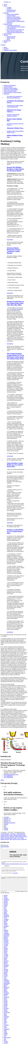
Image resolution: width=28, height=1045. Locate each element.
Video (5, 42)
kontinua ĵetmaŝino (16, 309)
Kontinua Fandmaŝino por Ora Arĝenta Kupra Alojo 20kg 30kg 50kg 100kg (15, 303)
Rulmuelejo (10, 22)
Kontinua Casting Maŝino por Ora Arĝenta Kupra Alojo (15, 531)
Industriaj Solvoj (8, 24)
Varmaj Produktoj (5, 833)
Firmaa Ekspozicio (11, 10)
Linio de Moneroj (11, 28)
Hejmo (5, 4)
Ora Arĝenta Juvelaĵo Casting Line (15, 29)
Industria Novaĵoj (11, 36)
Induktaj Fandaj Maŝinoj (13, 14)
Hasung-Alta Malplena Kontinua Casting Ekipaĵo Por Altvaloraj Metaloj (15, 168)
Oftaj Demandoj (8, 33)
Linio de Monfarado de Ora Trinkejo (16, 26)
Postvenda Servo (11, 11)
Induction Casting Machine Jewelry (18, 836)
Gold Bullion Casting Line (13, 25)
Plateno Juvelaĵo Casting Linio (14, 31)
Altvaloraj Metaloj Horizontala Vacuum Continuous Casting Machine (13, 250)
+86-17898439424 (8, 776)
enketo (8, 239)
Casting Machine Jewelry (7, 835)
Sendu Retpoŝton (5, 846)
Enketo (2, 780)
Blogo (8, 39)
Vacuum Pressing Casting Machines (15, 21)
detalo (11, 239)
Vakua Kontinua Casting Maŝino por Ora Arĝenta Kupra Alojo (15, 464)
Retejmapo (13, 833)
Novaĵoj (6, 35)
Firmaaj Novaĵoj (11, 38)
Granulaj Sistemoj (11, 15)
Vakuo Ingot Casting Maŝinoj (14, 18)
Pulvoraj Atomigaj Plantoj (13, 20)
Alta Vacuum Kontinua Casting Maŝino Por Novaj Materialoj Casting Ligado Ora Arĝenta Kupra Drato (15, 356)
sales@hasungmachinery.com (11, 774)
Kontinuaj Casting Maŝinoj (13, 17)
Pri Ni (5, 6)
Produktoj (6, 13)
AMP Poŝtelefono (20, 833)
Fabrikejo (9, 8)
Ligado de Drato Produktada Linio (15, 32)
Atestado (9, 7)
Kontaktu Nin (7, 40)
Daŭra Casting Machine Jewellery (9, 838)
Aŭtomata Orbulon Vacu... (15, 128)
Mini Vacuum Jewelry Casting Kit (18, 839)
